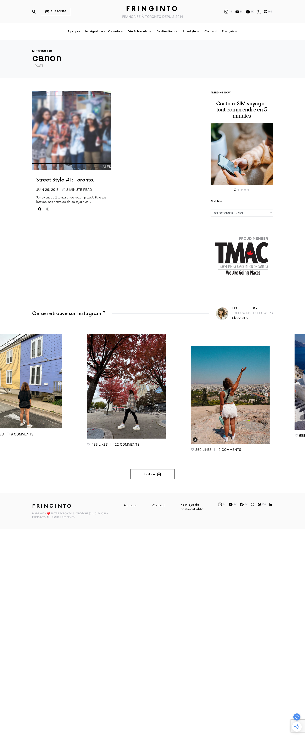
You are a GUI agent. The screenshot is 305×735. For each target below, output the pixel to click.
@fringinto (240, 318)
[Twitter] (259, 11)
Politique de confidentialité (192, 507)
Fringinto (152, 9)
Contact (158, 505)
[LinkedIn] (270, 504)
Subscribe (58, 11)
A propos (130, 505)
